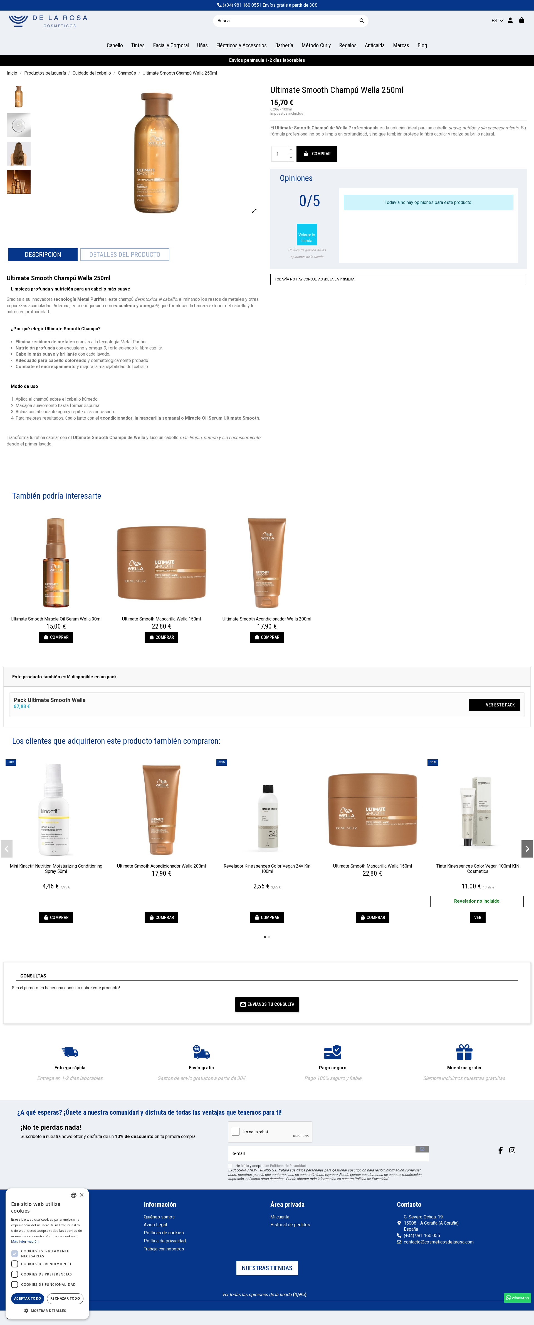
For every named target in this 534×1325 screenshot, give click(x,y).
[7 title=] (268, 880)
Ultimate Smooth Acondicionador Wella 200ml (266, 619)
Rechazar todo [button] (65, 1298)
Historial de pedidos (290, 1224)
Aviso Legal (155, 1224)
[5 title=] (63, 880)
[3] (502, 178)
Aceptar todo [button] (27, 1298)
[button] (265, 937)
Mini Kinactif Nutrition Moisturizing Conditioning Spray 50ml (56, 868)
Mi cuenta (279, 1217)
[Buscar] (362, 21)
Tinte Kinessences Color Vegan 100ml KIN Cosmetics (477, 868)
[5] (515, 178)
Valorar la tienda (306, 234)
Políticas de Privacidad (288, 1166)
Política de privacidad (165, 1240)
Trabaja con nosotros (164, 1249)
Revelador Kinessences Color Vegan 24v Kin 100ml (267, 868)
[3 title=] (56, 880)
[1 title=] (50, 880)
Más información (25, 1241)
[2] (495, 178)
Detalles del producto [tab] (124, 254)
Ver (477, 917)
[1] (488, 178)
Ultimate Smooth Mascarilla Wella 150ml (161, 619)
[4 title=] (60, 880)
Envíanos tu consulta (271, 1004)
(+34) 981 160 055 (241, 5)
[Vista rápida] (56, 611)
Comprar (321, 153)
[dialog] (47, 1253)
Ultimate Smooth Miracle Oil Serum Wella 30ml (56, 619)
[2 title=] (53, 880)
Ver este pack (495, 704)
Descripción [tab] (43, 254)
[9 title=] (270, 880)
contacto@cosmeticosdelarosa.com (439, 1242)
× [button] (81, 1195)
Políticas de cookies (164, 1232)
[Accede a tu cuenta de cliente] (510, 21)
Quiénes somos (159, 1217)
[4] (508, 178)
